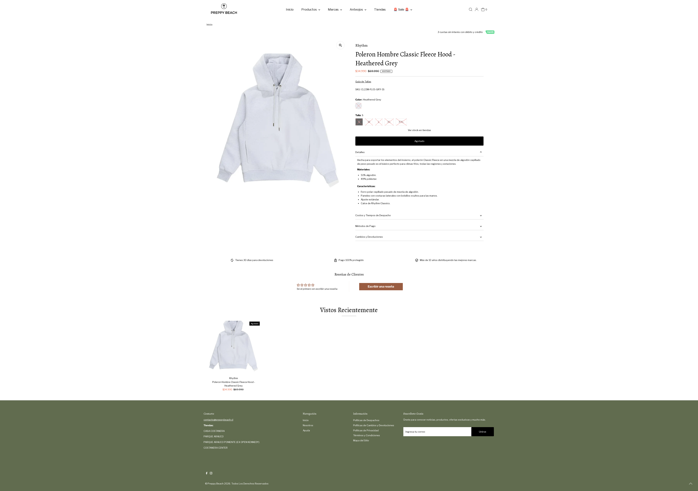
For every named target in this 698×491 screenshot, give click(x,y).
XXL (401, 121)
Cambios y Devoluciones (369, 236)
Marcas (333, 9)
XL (389, 121)
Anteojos (357, 9)
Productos (309, 9)
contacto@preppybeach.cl (218, 419)
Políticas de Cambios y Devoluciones (373, 425)
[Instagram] (211, 473)
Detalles (360, 152)
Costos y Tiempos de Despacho (373, 215)
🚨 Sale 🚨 (402, 9)
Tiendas (380, 9)
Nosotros (308, 425)
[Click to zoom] (340, 45)
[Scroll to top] (690, 483)
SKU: (358, 89)
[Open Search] (470, 9)
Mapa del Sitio (361, 440)
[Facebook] (206, 473)
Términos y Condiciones (366, 435)
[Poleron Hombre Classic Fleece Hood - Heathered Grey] (234, 348)
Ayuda (306, 430)
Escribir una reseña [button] (381, 286)
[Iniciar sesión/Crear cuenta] (476, 9)
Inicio (290, 9)
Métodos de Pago (365, 226)
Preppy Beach (216, 483)
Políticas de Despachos (366, 420)
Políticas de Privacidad (366, 430)
